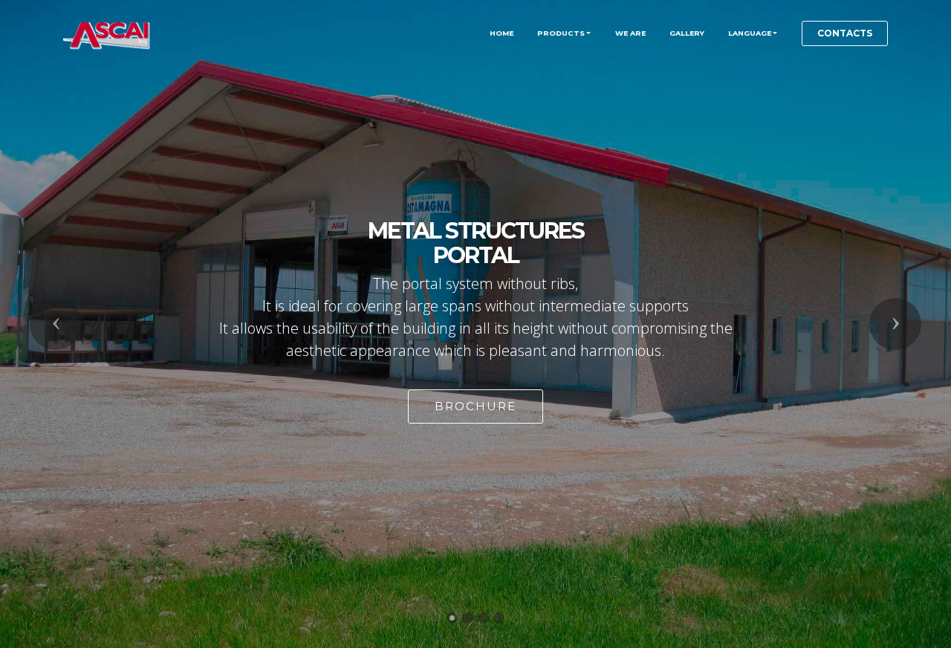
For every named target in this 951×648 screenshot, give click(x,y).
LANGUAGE (749, 33)
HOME (501, 33)
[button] (56, 324)
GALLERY (686, 33)
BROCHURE (475, 406)
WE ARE (630, 33)
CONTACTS (844, 33)
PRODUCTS (561, 33)
